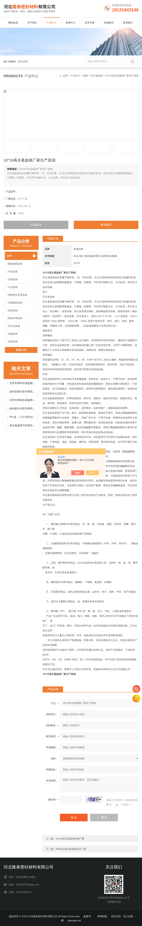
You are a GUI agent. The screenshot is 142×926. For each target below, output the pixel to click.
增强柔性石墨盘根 (17, 294)
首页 (65, 75)
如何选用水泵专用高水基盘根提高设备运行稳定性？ (23, 391)
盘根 (85, 75)
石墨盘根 (13, 341)
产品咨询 (35, 224)
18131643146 (136, 689)
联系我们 (128, 22)
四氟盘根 (13, 333)
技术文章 (90, 22)
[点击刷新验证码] (94, 799)
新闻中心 (71, 22)
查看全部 (21, 349)
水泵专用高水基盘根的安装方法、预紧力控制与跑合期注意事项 (23, 383)
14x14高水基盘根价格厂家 (70, 838)
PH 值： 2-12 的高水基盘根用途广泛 (23, 416)
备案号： (88, 916)
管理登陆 (102, 916)
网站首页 (13, 22)
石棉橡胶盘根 (15, 302)
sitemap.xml (74, 920)
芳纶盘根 (13, 271)
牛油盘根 (13, 287)
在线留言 (109, 22)
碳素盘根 (13, 310)
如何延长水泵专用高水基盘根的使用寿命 (23, 408)
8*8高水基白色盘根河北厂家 (71, 849)
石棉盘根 (13, 279)
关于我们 (32, 22)
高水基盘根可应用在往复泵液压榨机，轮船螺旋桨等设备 (23, 425)
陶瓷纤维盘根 (15, 318)
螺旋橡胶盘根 (15, 263)
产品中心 (51, 22)
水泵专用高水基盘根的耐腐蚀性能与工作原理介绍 (23, 399)
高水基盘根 (97, 75)
